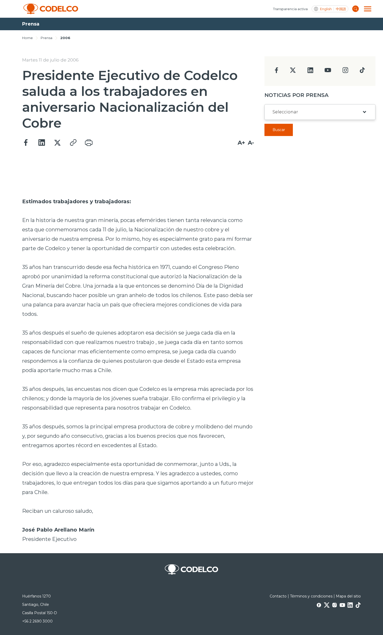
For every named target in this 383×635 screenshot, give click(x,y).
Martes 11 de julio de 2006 (50, 60)
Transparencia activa (290, 9)
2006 (65, 38)
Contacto (278, 596)
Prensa (46, 38)
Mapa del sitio (348, 596)
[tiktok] (362, 71)
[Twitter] (57, 143)
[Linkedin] (42, 143)
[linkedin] (310, 71)
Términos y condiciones (311, 596)
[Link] (73, 143)
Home (27, 38)
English (326, 9)
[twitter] (292, 72)
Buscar (279, 129)
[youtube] (327, 71)
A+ (241, 142)
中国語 (341, 9)
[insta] (345, 71)
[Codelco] (50, 9)
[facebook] (276, 71)
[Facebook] (26, 143)
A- (251, 142)
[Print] (88, 143)
